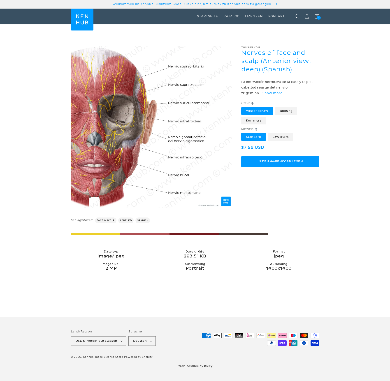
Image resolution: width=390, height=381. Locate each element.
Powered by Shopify (138, 356)
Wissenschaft (257, 111)
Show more (272, 93)
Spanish (142, 220)
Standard (253, 137)
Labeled (126, 220)
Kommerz (254, 120)
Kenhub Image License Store (103, 356)
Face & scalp (106, 220)
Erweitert (281, 137)
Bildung (286, 111)
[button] (297, 16)
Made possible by (195, 366)
